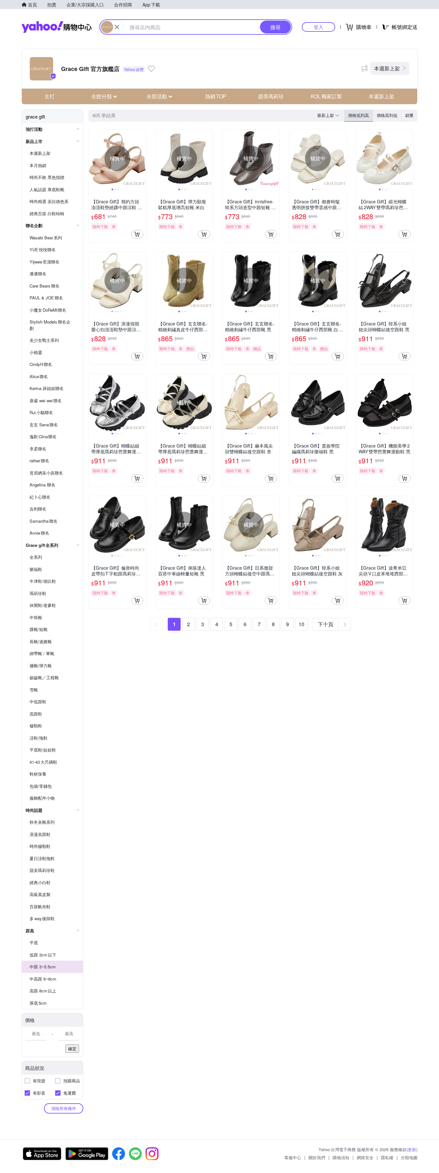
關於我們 (317, 1157)
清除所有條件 (63, 1108)
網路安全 (365, 1157)
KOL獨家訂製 (326, 96)
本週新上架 (387, 68)
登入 (318, 26)
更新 (412, 1149)
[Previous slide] (93, 158)
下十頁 (325, 624)
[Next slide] (142, 158)
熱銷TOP (215, 96)
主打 (49, 96)
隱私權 (387, 1157)
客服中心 (292, 1157)
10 (301, 624)
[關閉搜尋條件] (117, 27)
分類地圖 (409, 1157)
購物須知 (341, 1157)
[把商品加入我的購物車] (137, 234)
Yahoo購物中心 (57, 27)
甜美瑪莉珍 (271, 96)
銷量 (409, 115)
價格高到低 (387, 115)
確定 (72, 1048)
